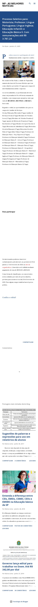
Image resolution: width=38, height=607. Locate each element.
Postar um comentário (23, 526)
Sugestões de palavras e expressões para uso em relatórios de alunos (16, 436)
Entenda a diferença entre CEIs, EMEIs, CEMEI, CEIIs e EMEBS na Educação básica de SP (17, 500)
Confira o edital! (9, 297)
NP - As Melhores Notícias (13, 4)
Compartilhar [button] (28, 342)
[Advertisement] (19, 190)
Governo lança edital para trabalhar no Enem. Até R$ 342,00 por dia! (17, 566)
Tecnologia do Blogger (20, 601)
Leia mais (32, 461)
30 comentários (21, 590)
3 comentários (20, 461)
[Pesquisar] (30, 3)
